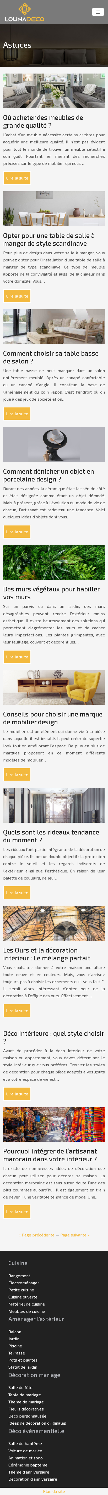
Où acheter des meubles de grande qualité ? (43, 121)
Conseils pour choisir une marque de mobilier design (52, 718)
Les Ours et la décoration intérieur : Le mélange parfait (46, 954)
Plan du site (54, 1491)
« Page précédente (37, 1234)
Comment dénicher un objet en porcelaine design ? (48, 475)
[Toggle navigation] (98, 12)
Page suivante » (75, 1234)
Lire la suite (17, 177)
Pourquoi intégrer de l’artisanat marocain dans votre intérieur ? (50, 1155)
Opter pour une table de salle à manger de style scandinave (49, 239)
